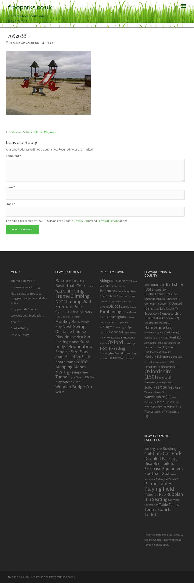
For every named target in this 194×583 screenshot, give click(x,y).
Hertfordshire (169, 332)
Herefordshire (151, 332)
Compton (131, 296)
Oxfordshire (158, 374)
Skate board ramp (73, 359)
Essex (151, 313)
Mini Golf (171, 479)
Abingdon (107, 280)
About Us (17, 322)
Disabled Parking (160, 458)
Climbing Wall (77, 301)
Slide (82, 361)
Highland (149, 338)
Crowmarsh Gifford (123, 301)
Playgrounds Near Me (24, 309)
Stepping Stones (70, 366)
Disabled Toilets (159, 463)
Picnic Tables (158, 483)
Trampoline (79, 372)
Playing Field (159, 488)
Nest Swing (74, 326)
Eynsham (134, 307)
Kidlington (107, 327)
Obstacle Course (70, 331)
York (132, 358)
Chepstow (122, 296)
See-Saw (79, 352)
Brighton (130, 291)
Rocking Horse (67, 341)
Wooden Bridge (70, 387)
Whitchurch (105, 358)
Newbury (119, 337)
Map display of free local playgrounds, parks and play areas (29, 298)
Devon (165, 303)
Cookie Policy (19, 328)
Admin (50, 42)
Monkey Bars (67, 321)
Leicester (104, 332)
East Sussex (168, 308)
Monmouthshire (160, 352)
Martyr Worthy (130, 332)
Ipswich (124, 322)
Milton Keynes (107, 337)
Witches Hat (71, 382)
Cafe (157, 453)
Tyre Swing (76, 377)
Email (10, 204)
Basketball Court (71, 286)
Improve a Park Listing (25, 287)
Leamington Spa (123, 327)
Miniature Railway (154, 479)
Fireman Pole (68, 307)
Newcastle (129, 337)
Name (10, 187)
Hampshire (158, 327)
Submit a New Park (23, 281)
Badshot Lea (120, 286)
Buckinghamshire (160, 294)
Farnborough (112, 311)
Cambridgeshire (155, 298)
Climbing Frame (69, 293)
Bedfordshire (154, 284)
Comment (13, 156)
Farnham (130, 312)
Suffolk (153, 387)
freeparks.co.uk (30, 7)
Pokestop (151, 494)
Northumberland (157, 361)
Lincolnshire (155, 347)
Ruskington (107, 353)
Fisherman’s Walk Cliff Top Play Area (32, 132)
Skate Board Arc (68, 356)
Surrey (172, 387)
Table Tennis (169, 504)
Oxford (115, 342)
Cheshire (174, 298)
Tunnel (61, 377)
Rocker (83, 336)
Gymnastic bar (66, 311)
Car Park (172, 453)
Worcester (124, 358)
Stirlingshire (166, 382)
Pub (162, 494)
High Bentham (113, 322)
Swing (62, 371)
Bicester (119, 291)
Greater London (164, 318)
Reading (118, 348)
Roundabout (81, 346)
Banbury (107, 290)
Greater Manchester (157, 322)
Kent (176, 337)
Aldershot (122, 281)
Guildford (104, 317)
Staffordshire (151, 382)
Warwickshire (157, 396)
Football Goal (157, 473)
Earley (125, 306)
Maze (77, 316)
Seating (159, 499)
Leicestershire (170, 342)
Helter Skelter (68, 317)
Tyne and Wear (154, 392)
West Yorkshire (155, 407)
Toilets (151, 514)
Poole (105, 348)
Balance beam (69, 281)
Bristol (159, 289)
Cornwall (151, 303)
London (116, 332)
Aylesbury (110, 286)
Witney (114, 358)
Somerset (164, 377)
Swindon (120, 353)
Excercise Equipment (163, 468)
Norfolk (153, 356)
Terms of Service (108, 221)
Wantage (132, 353)
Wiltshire (174, 407)
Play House (65, 336)
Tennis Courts (157, 509)
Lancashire (152, 342)
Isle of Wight (162, 338)
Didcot (114, 306)
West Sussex (168, 402)
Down (155, 309)
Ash (131, 281)
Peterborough (129, 343)
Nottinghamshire (168, 366)
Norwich (103, 343)
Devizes (104, 306)
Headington (116, 317)
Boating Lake (153, 449)
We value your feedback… (27, 315)
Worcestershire (155, 411)
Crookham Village (107, 301)
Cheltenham (108, 296)
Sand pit (62, 351)
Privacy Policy (83, 221)
